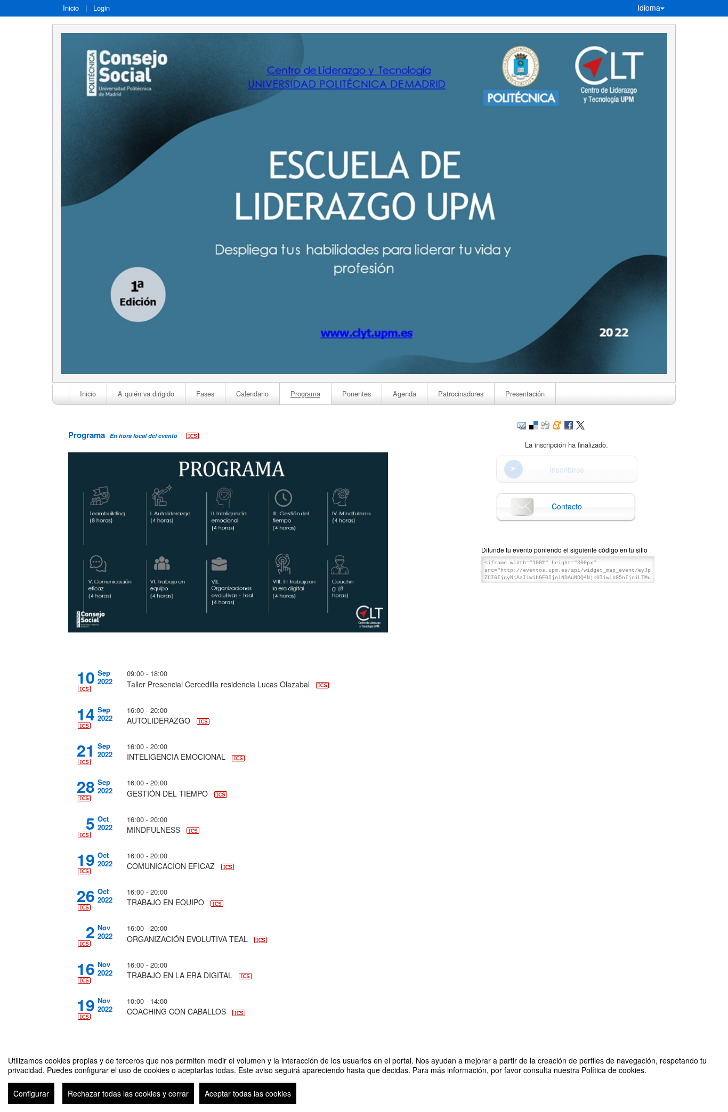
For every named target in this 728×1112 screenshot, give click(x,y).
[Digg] (545, 424)
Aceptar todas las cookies (248, 1093)
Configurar (31, 1093)
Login (101, 8)
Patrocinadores (460, 393)
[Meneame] (557, 424)
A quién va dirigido (146, 393)
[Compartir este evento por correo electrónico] (521, 424)
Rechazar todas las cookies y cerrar (128, 1093)
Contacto (567, 506)
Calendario (252, 393)
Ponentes (356, 393)
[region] (364, 1076)
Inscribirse (566, 469)
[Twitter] (580, 424)
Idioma (648, 7)
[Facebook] (568, 424)
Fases (205, 393)
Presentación (525, 393)
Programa (305, 393)
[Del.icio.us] (533, 424)
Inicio (71, 8)
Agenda (404, 393)
